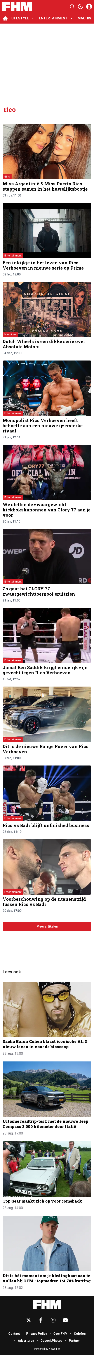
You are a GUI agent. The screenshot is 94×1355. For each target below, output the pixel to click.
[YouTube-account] (65, 1320)
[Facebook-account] (41, 1320)
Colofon (80, 1333)
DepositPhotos (51, 1340)
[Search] (72, 6)
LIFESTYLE (20, 18)
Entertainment (13, 255)
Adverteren (26, 1340)
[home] (5, 18)
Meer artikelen (47, 926)
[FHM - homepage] (17, 6)
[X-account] (28, 1320)
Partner (74, 1340)
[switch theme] (80, 6)
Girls (7, 176)
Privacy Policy (36, 1333)
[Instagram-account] (53, 1320)
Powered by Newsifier (47, 1348)
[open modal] (89, 6)
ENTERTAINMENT (53, 18)
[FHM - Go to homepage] (47, 1304)
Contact (14, 1333)
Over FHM (60, 1333)
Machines (10, 334)
